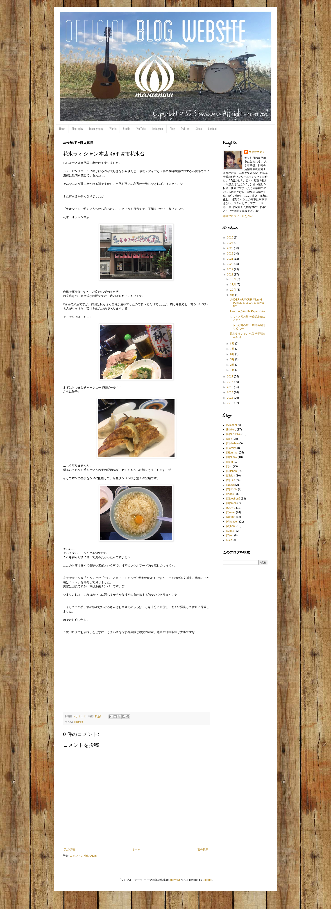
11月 (233, 284)
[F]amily (231, 448)
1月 (232, 370)
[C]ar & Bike (233, 434)
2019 (230, 269)
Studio (126, 128)
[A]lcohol (231, 425)
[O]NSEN (231, 489)
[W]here (231, 526)
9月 (232, 295)
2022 (230, 253)
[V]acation (232, 521)
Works (113, 128)
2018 (230, 274)
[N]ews (230, 484)
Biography (77, 128)
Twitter (185, 128)
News (62, 128)
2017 (230, 376)
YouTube (141, 128)
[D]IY (229, 438)
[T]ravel (230, 512)
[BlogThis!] (115, 716)
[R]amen (78, 721)
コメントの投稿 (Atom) (83, 855)
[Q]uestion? (233, 498)
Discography (96, 128)
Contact (212, 128)
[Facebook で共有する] (123, 716)
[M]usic (230, 480)
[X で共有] (119, 716)
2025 (230, 237)
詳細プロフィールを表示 (238, 216)
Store (198, 128)
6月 (232, 354)
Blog (172, 128)
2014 (230, 392)
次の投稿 (69, 849)
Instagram (157, 128)
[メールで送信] (111, 716)
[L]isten (230, 475)
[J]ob (229, 466)
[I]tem (229, 461)
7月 (232, 348)
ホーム (136, 849)
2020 (230, 264)
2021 (230, 258)
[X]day (230, 530)
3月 (232, 359)
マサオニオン (257, 152)
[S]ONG (231, 507)
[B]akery (231, 429)
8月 (232, 343)
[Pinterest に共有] (128, 716)
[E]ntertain (232, 443)
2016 (230, 382)
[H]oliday (231, 457)
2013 (230, 397)
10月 (233, 289)
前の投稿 (202, 849)
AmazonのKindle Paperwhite (247, 311)
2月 (232, 364)
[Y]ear (230, 535)
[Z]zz (229, 539)
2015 (230, 387)
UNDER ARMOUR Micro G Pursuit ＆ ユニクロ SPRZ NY (247, 303)
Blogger (207, 879)
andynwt (175, 879)
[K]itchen (231, 471)
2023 (230, 248)
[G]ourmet (232, 452)
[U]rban (230, 516)
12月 (233, 279)
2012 (230, 403)
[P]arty (230, 493)
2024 (230, 243)
